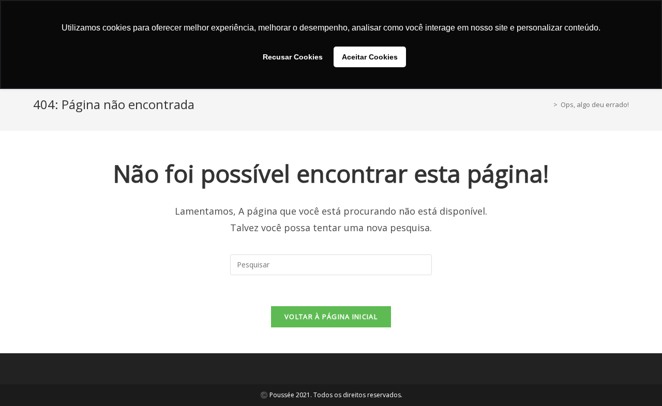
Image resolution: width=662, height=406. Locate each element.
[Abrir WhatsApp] (636, 380)
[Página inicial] (547, 104)
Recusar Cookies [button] (293, 57)
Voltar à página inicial (331, 316)
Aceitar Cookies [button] (370, 57)
